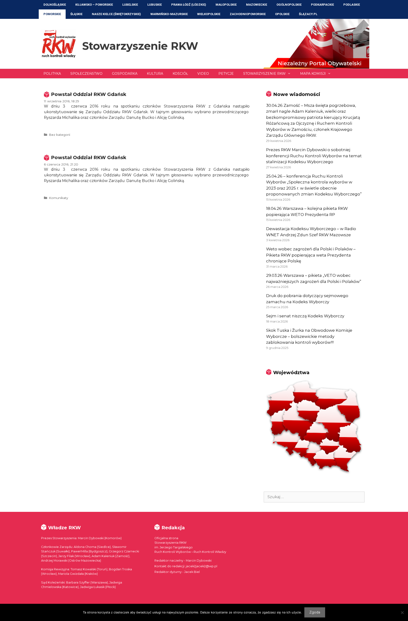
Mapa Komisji (313, 73)
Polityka (52, 73)
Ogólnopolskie (289, 4)
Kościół (180, 73)
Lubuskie (154, 4)
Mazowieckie (256, 4)
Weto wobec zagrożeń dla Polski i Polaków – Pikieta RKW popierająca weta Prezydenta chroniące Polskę (311, 255)
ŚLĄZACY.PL (308, 14)
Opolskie (282, 14)
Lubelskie (130, 4)
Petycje (226, 73)
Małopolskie (226, 4)
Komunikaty (58, 198)
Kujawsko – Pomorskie (94, 4)
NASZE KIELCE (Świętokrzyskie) (116, 14)
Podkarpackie (322, 4)
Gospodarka (124, 73)
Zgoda (314, 612)
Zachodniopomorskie (248, 14)
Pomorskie (52, 14)
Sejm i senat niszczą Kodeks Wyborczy (305, 316)
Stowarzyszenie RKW (140, 45)
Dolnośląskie (54, 4)
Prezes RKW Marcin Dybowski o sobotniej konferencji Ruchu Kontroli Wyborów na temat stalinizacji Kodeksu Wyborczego (314, 155)
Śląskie (76, 14)
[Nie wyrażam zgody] (402, 612)
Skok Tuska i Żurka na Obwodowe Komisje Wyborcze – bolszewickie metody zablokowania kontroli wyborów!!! (309, 336)
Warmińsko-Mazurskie (169, 14)
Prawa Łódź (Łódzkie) (188, 4)
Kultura (155, 73)
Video (203, 73)
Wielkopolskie (208, 14)
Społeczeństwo (86, 73)
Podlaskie (351, 4)
